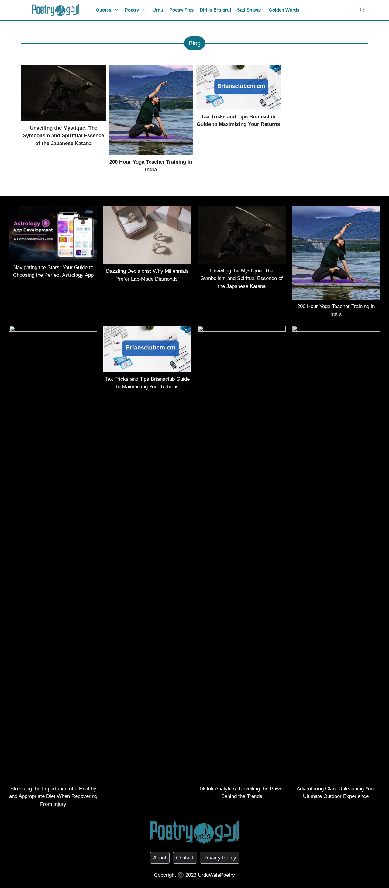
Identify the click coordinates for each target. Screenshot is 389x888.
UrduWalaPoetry (216, 875)
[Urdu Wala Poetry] (55, 10)
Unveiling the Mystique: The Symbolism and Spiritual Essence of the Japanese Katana (63, 135)
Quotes (103, 9)
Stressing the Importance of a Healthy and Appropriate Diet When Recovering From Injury (53, 796)
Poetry (132, 9)
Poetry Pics (181, 9)
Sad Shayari (250, 9)
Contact (185, 858)
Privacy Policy (219, 858)
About (159, 858)
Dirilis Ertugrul (215, 9)
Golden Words (284, 9)
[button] (362, 10)
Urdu (158, 9)
